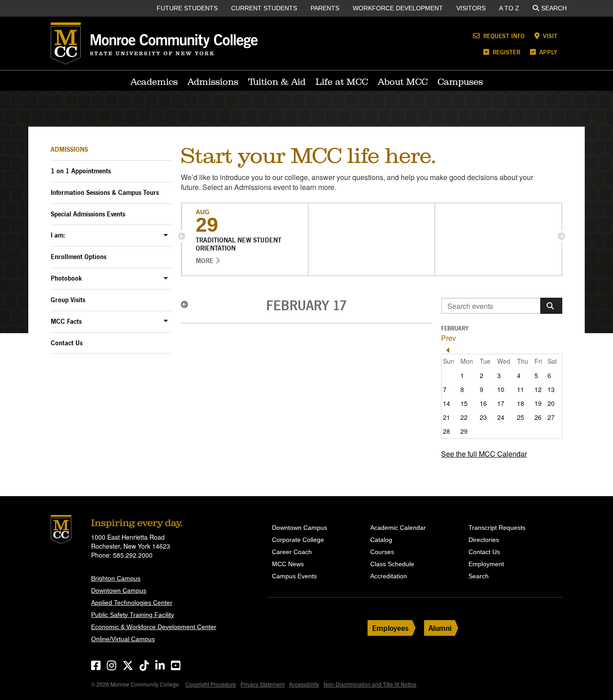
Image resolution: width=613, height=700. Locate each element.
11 (520, 389)
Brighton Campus (115, 578)
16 (483, 403)
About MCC (403, 81)
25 (520, 417)
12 (538, 389)
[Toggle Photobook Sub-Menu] (166, 277)
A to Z (509, 8)
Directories (484, 539)
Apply (547, 52)
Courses (382, 551)
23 (483, 417)
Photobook (66, 278)
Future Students (187, 8)
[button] (181, 236)
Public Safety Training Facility (132, 614)
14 (446, 403)
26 (538, 417)
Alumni (440, 628)
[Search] (551, 306)
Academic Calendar (398, 527)
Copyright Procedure (210, 684)
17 (500, 403)
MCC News (288, 564)
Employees (390, 628)
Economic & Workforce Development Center (153, 626)
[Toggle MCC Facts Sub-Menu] (166, 320)
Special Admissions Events (88, 214)
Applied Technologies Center (131, 602)
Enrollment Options (78, 256)
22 (464, 417)
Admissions (213, 81)
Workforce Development (398, 8)
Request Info (503, 36)
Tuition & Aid (277, 81)
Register (505, 52)
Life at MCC (341, 81)
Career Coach (292, 551)
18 (520, 403)
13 (551, 389)
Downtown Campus (118, 590)
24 (500, 417)
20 (551, 403)
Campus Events (294, 576)
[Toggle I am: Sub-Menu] (166, 234)
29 (464, 431)
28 (446, 431)
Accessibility (304, 684)
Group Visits (68, 299)
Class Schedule (392, 564)
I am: (58, 235)
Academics (154, 81)
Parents (325, 8)
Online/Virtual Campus (123, 639)
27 (551, 417)
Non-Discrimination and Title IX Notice (370, 684)
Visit (549, 36)
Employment (486, 564)
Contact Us (67, 343)
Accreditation (388, 576)
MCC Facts (66, 321)
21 (446, 417)
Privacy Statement (263, 684)
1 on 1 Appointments (81, 171)
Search (554, 8)
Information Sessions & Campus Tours (105, 192)
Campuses (460, 81)
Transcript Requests (497, 527)
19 (538, 403)
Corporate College (298, 539)
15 (464, 403)
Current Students (264, 8)
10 (500, 389)
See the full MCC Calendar (484, 454)
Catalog (381, 539)
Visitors (471, 8)
